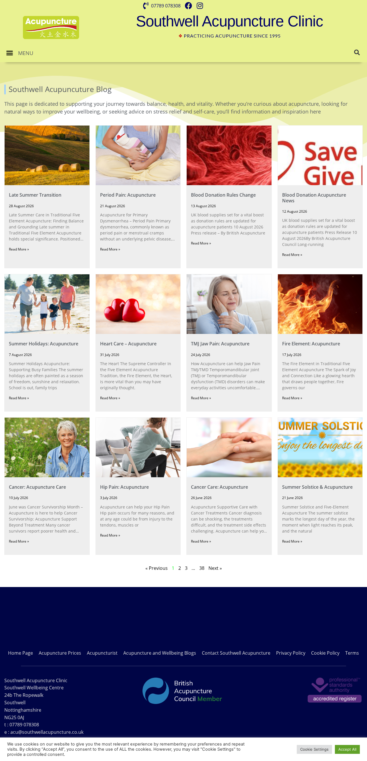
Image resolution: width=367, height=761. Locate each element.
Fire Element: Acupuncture (311, 344)
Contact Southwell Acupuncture (236, 653)
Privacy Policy (290, 653)
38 (201, 568)
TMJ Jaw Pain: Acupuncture (220, 344)
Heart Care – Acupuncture (128, 344)
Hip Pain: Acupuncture (124, 487)
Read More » (19, 249)
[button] (9, 53)
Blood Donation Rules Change (223, 195)
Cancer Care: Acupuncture (219, 487)
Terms (352, 653)
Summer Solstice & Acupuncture (317, 487)
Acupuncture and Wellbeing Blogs (159, 653)
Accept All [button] (347, 749)
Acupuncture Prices (60, 653)
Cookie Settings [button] (314, 749)
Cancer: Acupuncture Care (37, 487)
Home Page (20, 653)
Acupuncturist (102, 653)
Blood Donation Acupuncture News (314, 198)
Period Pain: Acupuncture (128, 195)
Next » (215, 568)
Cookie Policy (325, 653)
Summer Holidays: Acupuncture (43, 344)
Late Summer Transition (35, 195)
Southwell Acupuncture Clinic (229, 21)
